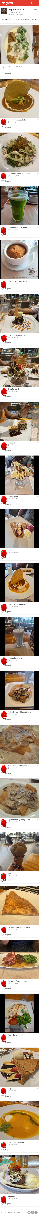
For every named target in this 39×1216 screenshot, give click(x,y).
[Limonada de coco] (19, 636)
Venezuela (10, 1212)
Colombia (3, 1212)
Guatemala (17, 1212)
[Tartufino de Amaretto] (19, 313)
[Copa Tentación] (19, 367)
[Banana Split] (19, 1174)
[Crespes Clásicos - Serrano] (19, 959)
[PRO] (3, 230)
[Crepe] (19, 1067)
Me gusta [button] (7, 73)
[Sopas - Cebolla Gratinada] (19, 259)
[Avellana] (19, 851)
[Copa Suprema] (19, 475)
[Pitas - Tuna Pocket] (19, 1013)
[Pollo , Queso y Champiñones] (19, 690)
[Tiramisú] (19, 421)
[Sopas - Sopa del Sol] (19, 1120)
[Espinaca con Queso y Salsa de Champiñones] (19, 798)
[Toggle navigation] (35, 3)
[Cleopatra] (19, 528)
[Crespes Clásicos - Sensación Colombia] (19, 905)
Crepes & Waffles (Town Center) (16, 11)
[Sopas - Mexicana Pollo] (19, 98)
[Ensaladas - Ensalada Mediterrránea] (19, 152)
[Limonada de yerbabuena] (19, 205)
